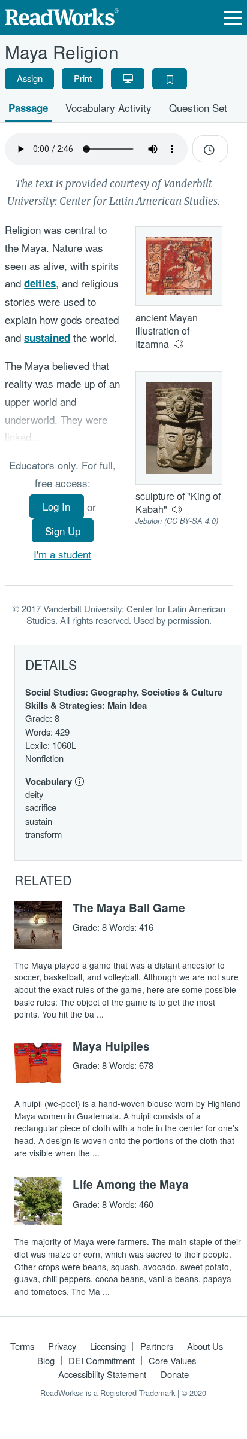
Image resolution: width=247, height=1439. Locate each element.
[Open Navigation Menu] (233, 17)
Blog (46, 1360)
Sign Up (62, 530)
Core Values (172, 1360)
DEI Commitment (101, 1360)
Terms (22, 1346)
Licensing (108, 1346)
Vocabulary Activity (108, 107)
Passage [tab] (28, 108)
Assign (30, 78)
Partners (156, 1346)
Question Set (198, 107)
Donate (175, 1374)
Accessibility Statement (102, 1374)
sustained (47, 337)
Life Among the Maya (131, 1184)
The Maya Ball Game (129, 907)
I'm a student (62, 554)
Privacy (62, 1346)
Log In (56, 506)
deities (40, 283)
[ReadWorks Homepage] (62, 15)
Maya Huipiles (111, 1045)
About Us (205, 1346)
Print (83, 78)
